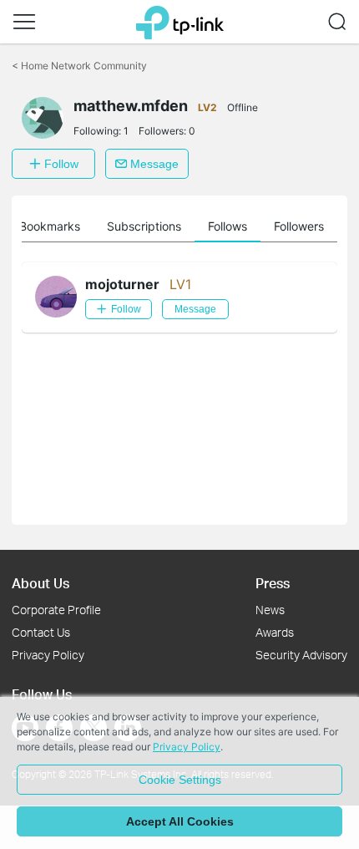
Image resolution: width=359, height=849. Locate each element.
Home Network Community (79, 65)
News (270, 609)
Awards (274, 632)
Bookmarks (49, 226)
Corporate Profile (56, 609)
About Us (40, 583)
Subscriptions (144, 226)
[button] (24, 21)
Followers (299, 226)
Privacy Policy (48, 655)
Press (272, 583)
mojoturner (122, 284)
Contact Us (41, 632)
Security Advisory (301, 655)
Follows (227, 226)
